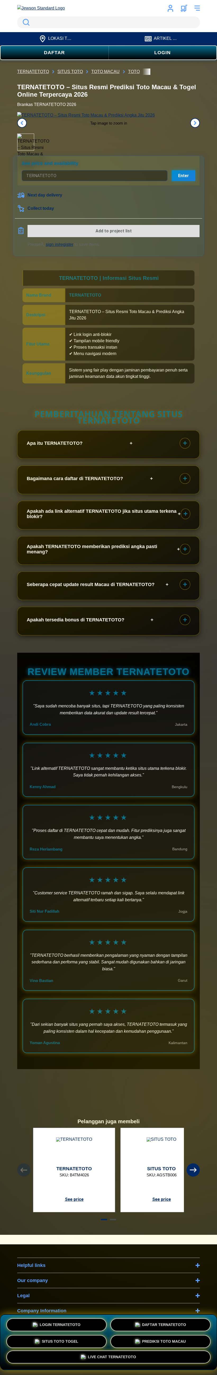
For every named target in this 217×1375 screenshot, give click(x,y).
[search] (108, 22)
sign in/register (59, 244)
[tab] (104, 1219)
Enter (183, 175)
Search (25, 22)
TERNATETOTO (85, 295)
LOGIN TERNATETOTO (60, 1324)
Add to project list (114, 230)
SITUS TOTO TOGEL (60, 1341)
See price (74, 1199)
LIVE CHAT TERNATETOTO (112, 1357)
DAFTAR (54, 52)
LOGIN (162, 52)
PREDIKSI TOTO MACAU (164, 1341)
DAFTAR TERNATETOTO (164, 1324)
